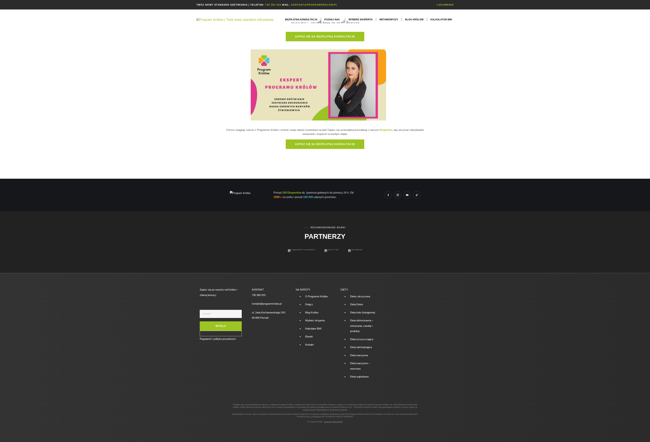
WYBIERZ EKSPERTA (361, 19)
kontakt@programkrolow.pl (314, 4)
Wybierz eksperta (315, 320)
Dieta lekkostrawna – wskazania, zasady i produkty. (361, 326)
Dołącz (309, 304)
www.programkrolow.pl (333, 422)
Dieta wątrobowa (359, 376)
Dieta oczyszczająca (361, 339)
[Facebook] (388, 194)
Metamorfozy (389, 19)
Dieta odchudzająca (361, 347)
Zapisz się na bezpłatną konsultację (325, 36)
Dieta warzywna (359, 355)
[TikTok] (416, 194)
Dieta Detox (356, 304)
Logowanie (445, 4)
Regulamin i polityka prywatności (218, 338)
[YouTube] (407, 194)
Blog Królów (414, 19)
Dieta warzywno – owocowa (360, 366)
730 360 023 (273, 4)
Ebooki (309, 336)
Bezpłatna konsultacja (301, 19)
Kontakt (309, 344)
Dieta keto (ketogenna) (362, 312)
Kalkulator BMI (441, 19)
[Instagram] (397, 194)
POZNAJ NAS (332, 19)
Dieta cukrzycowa (360, 296)
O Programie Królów (316, 296)
